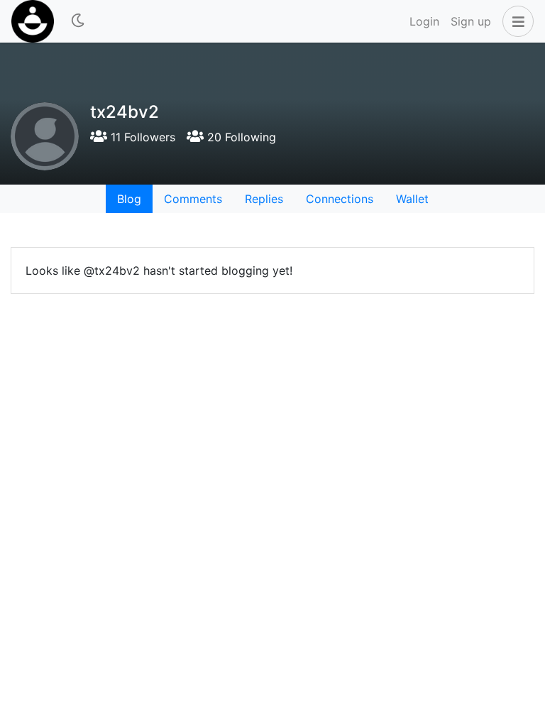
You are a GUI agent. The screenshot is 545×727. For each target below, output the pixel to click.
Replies (264, 199)
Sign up (471, 21)
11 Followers (141, 137)
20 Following (240, 137)
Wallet (412, 199)
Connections (339, 199)
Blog (129, 199)
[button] (515, 21)
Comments (193, 199)
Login (424, 21)
